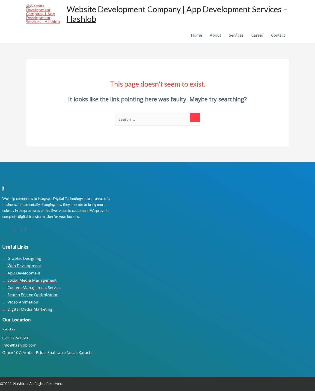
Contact (278, 35)
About (215, 35)
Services (236, 35)
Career (257, 35)
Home (196, 35)
